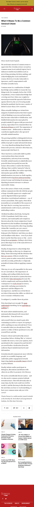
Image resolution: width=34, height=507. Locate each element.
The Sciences (4, 17)
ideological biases (7, 127)
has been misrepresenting (21, 178)
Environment (21, 459)
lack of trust (17, 284)
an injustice (13, 240)
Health (3, 432)
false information (16, 279)
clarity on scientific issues (17, 361)
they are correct (6, 256)
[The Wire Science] (17, 9)
